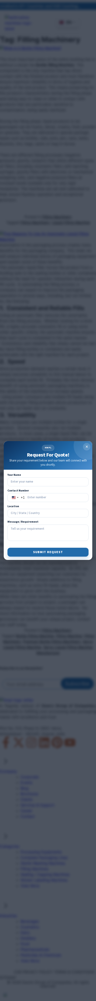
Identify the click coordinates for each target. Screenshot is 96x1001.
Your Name (14, 474)
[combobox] (17, 497)
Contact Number (18, 490)
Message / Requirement (22, 521)
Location (13, 506)
